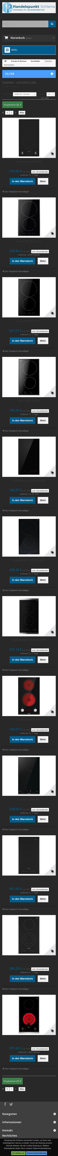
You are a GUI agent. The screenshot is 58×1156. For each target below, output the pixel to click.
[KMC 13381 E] (29, 377)
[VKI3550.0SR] (29, 536)
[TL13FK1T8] (29, 1015)
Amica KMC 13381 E (29, 400)
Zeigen (42, 94)
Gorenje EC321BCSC (29, 719)
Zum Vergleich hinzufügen (16, 192)
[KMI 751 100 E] (29, 217)
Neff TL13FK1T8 (29, 1038)
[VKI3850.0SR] (29, 456)
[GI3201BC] (29, 775)
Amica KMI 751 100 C (29, 321)
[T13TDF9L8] (29, 935)
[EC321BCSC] (29, 696)
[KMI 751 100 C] (29, 297)
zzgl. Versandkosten (40, 172)
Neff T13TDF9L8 (29, 959)
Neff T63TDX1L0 (29, 879)
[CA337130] (29, 137)
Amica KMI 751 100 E (29, 241)
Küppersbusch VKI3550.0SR (29, 560)
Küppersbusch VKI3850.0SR (29, 480)
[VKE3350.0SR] (29, 616)
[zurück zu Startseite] (5, 61)
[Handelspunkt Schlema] (29, 7)
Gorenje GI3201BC (29, 799)
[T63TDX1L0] (29, 855)
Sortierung (7, 94)
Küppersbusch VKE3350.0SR (29, 640)
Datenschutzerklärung (36, 1153)
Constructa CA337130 (29, 161)
